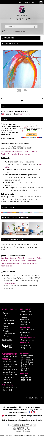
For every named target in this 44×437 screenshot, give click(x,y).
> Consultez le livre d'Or (34, 398)
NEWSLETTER (35, 2)
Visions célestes (6, 266)
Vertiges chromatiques (30, 263)
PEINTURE (8, 31)
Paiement (26, 151)
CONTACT (20, 2)
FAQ (9, 154)
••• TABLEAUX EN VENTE (19, 31)
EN (3, 2)
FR (0, 2)
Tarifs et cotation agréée (13, 151)
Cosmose (13, 258)
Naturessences (7, 263)
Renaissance (17, 263)
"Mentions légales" (10, 283)
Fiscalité (3, 154)
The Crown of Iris (24, 114)
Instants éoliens (20, 261)
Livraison (34, 151)
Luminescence (32, 261)
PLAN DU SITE (27, 2)
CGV (2, 151)
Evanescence (30, 258)
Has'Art (11, 261)
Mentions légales (17, 154)
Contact (27, 154)
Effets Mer (21, 258)
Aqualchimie (5, 258)
